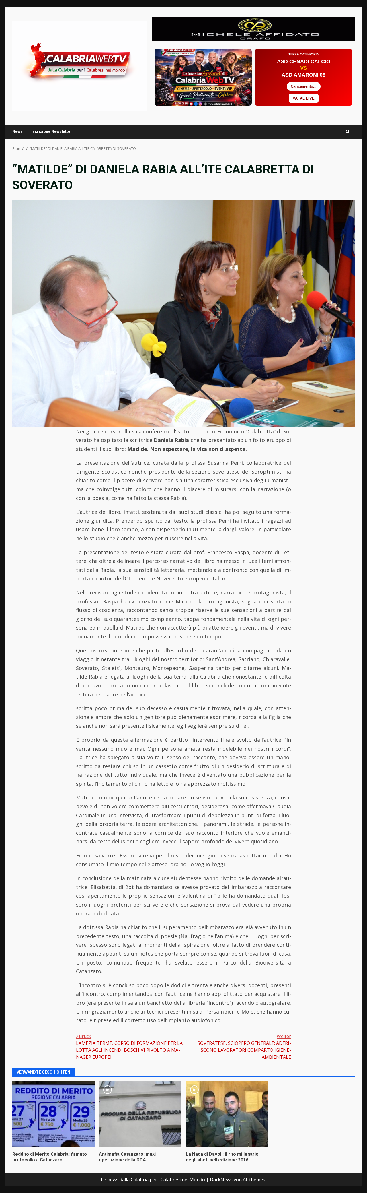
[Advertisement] (253, 29)
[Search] (348, 131)
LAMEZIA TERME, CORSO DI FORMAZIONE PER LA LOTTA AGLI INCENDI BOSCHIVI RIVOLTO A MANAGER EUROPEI (129, 1046)
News (17, 131)
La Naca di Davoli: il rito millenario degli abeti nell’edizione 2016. (227, 1114)
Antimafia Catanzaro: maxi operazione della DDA (140, 1114)
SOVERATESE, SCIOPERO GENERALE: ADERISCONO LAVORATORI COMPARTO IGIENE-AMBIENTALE (244, 1046)
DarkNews (221, 1179)
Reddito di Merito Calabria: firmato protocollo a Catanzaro (53, 1114)
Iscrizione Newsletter (51, 131)
